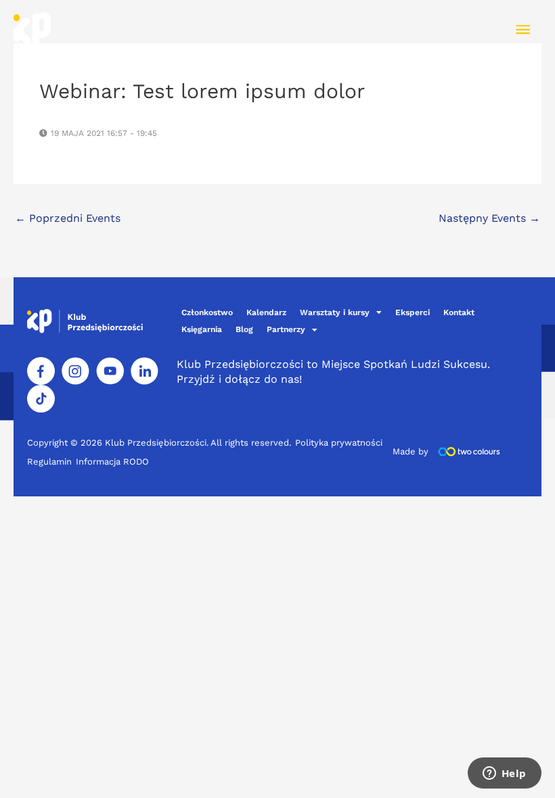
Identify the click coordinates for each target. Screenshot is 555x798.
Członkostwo (207, 312)
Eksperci (412, 312)
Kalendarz (266, 312)
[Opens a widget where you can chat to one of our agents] (504, 774)
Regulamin (49, 461)
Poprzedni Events (67, 218)
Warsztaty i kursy (335, 312)
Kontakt (458, 312)
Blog (244, 329)
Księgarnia (201, 329)
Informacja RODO (112, 461)
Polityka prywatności (338, 443)
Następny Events (489, 218)
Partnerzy (286, 329)
